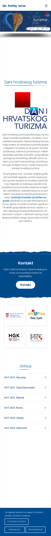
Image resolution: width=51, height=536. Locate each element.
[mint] (14, 315)
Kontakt (25, 285)
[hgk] (14, 337)
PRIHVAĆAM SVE (35, 530)
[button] (3, 21)
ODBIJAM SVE (15, 530)
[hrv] (36, 315)
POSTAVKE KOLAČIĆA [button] (16, 522)
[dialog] (25, 522)
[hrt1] (36, 337)
